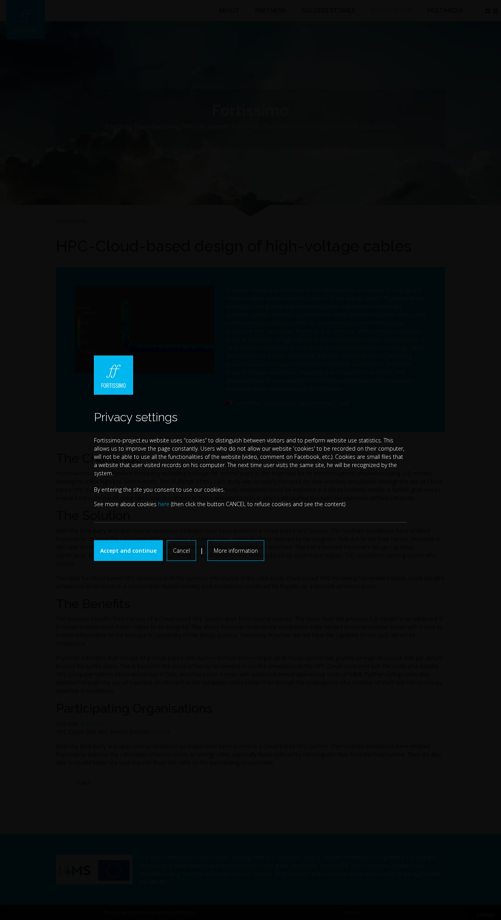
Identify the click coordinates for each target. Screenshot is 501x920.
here (163, 504)
